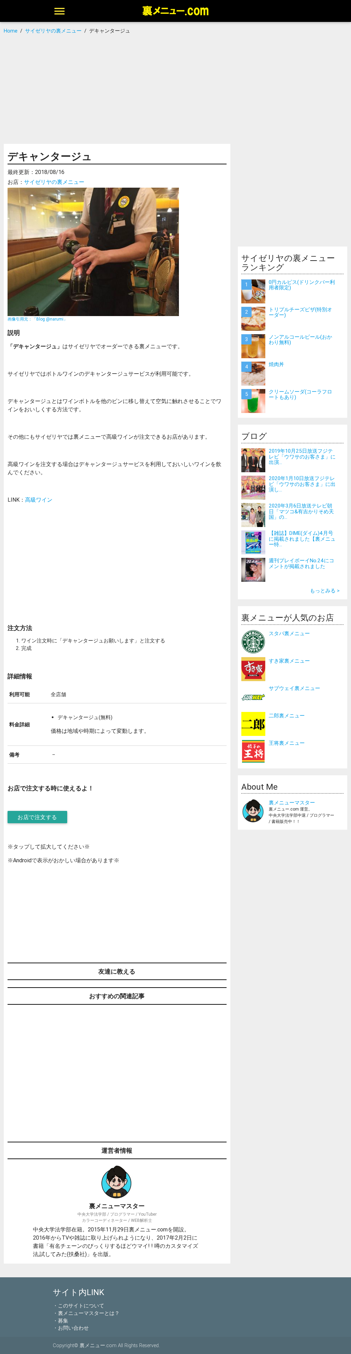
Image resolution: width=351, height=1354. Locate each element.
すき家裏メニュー (289, 660)
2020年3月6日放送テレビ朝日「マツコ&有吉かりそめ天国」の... (301, 511)
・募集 (60, 1320)
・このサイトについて (78, 1305)
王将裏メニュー (287, 743)
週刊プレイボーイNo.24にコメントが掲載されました (301, 563)
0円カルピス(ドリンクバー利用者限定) (302, 285)
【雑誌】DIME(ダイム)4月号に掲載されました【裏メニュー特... (302, 539)
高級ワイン (38, 499)
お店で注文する (37, 817)
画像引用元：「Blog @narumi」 (38, 319)
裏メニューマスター (292, 802)
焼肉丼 (276, 364)
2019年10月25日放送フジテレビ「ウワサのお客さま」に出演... (302, 456)
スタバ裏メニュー (289, 633)
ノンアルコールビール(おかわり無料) (300, 340)
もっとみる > (325, 590)
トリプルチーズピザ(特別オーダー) (300, 312)
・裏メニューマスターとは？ (86, 1313)
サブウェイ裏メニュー (294, 688)
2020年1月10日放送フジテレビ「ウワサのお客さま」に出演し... (302, 484)
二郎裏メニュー (287, 715)
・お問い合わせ (71, 1328)
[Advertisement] (175, 89)
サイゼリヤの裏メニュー (54, 181)
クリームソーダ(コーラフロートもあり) (300, 394)
